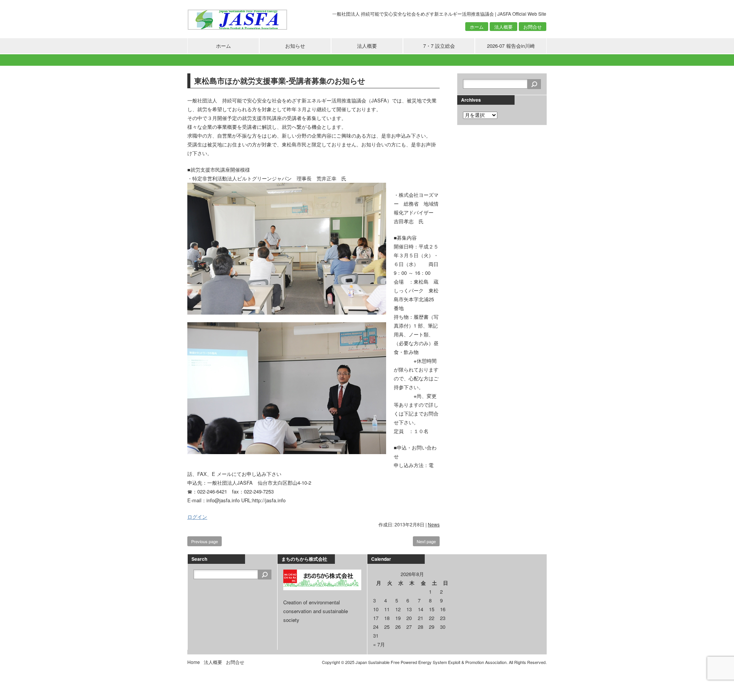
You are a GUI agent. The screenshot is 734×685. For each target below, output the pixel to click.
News (434, 524)
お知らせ (295, 45)
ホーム (477, 26)
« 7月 (379, 644)
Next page (426, 541)
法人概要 (503, 26)
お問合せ (532, 26)
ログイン (197, 516)
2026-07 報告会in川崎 (511, 45)
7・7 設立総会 (439, 45)
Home (193, 662)
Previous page (204, 541)
